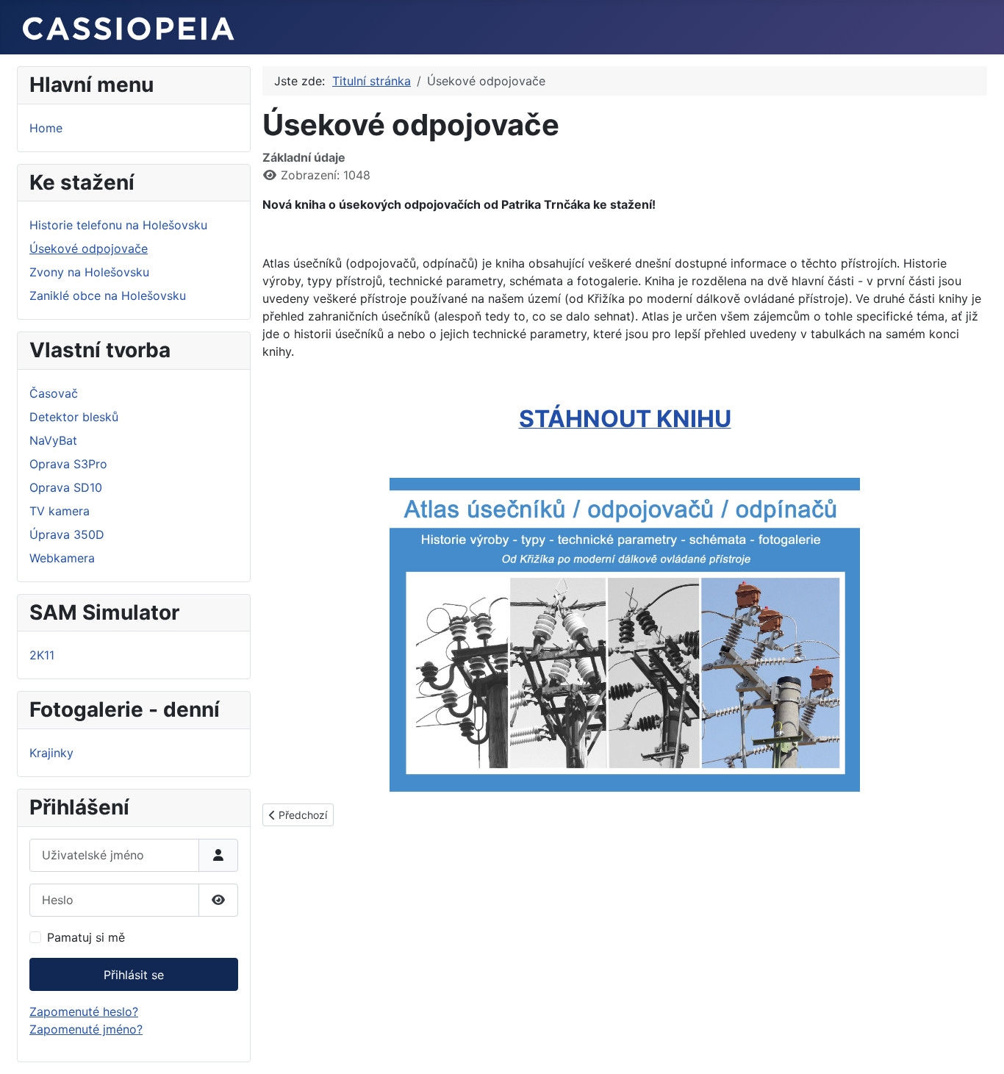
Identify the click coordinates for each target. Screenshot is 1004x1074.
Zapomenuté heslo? (83, 1011)
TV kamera (59, 511)
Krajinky (51, 752)
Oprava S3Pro (68, 464)
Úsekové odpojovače (88, 248)
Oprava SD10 (65, 487)
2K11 (41, 655)
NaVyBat (53, 440)
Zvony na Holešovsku (89, 272)
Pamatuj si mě (86, 937)
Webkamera (62, 558)
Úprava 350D (66, 534)
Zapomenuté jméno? (86, 1029)
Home (45, 128)
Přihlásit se (134, 974)
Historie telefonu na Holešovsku (118, 225)
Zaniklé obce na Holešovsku (107, 295)
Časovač (53, 393)
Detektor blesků (73, 416)
